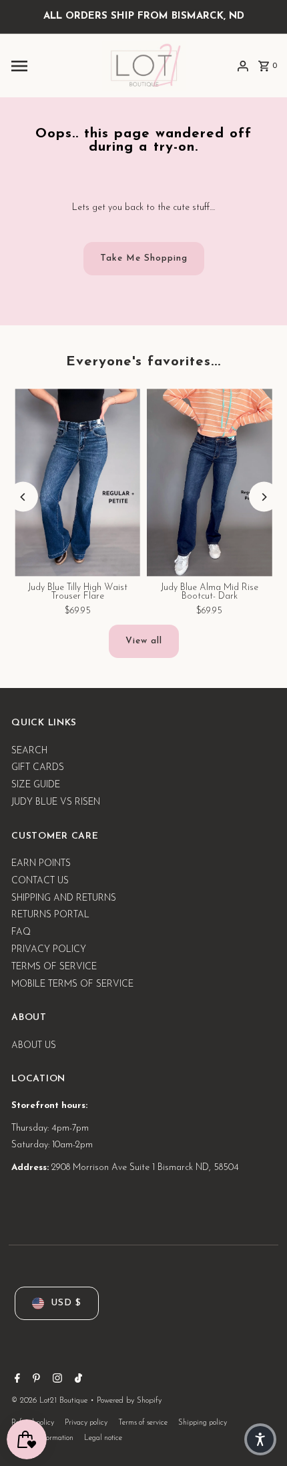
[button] (260, 1439)
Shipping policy (202, 1423)
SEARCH (29, 751)
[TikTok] (76, 1380)
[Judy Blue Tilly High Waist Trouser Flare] (77, 482)
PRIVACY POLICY (48, 949)
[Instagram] (55, 1380)
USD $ (66, 1303)
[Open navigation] (52, 66)
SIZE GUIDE (35, 785)
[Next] (264, 497)
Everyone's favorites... (143, 362)
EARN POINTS (41, 863)
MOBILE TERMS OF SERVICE (72, 984)
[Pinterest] (34, 1380)
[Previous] (23, 497)
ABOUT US (33, 1045)
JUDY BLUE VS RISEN (55, 802)
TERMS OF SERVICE (54, 967)
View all (143, 641)
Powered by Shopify (129, 1401)
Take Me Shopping (144, 258)
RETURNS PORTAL (50, 915)
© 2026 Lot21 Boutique (50, 1401)
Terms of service (143, 1423)
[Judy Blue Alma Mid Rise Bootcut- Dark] (209, 482)
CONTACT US (40, 881)
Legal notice (103, 1438)
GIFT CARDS (37, 767)
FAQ (21, 932)
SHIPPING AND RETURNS (63, 898)
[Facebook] (15, 1380)
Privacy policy (86, 1423)
